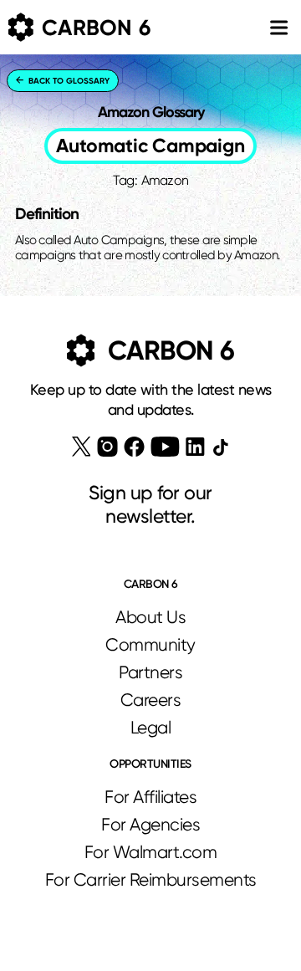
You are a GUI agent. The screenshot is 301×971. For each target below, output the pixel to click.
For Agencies (150, 825)
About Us (150, 617)
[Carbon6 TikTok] (220, 447)
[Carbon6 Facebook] (134, 447)
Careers (150, 700)
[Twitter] (81, 447)
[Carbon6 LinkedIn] (195, 446)
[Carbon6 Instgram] (107, 447)
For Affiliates (150, 797)
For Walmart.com (150, 852)
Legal (150, 728)
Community (150, 645)
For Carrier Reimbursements (151, 880)
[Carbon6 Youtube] (165, 447)
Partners (150, 672)
